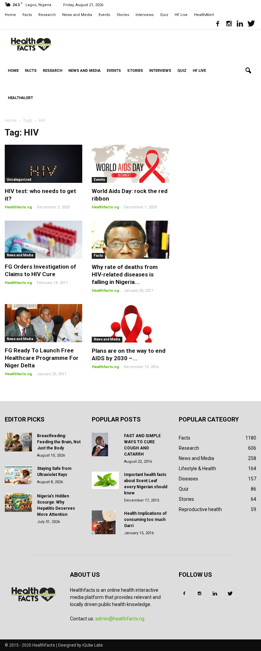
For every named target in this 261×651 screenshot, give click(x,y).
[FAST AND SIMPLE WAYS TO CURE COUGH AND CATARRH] (105, 445)
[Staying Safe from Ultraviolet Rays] (18, 474)
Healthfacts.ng (18, 207)
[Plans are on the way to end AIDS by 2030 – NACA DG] (130, 323)
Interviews (145, 15)
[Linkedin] (240, 24)
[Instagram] (229, 24)
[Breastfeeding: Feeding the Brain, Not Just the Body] (18, 442)
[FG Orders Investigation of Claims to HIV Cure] (43, 240)
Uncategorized (19, 179)
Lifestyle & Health (197, 468)
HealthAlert (204, 15)
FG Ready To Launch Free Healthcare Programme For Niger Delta (42, 358)
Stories (123, 15)
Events (104, 15)
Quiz (164, 15)
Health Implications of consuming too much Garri (145, 519)
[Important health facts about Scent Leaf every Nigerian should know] (105, 480)
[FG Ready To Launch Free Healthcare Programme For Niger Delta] (43, 323)
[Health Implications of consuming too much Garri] (105, 522)
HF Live (181, 15)
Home (10, 15)
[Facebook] (217, 24)
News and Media (77, 15)
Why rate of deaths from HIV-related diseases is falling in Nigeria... (125, 274)
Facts (27, 15)
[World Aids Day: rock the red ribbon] (130, 164)
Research (47, 15)
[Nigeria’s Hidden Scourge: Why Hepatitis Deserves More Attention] (18, 502)
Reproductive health (200, 509)
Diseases (188, 478)
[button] (248, 71)
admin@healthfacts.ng (119, 618)
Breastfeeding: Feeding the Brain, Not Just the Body (59, 441)
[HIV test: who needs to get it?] (43, 164)
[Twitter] (251, 24)
